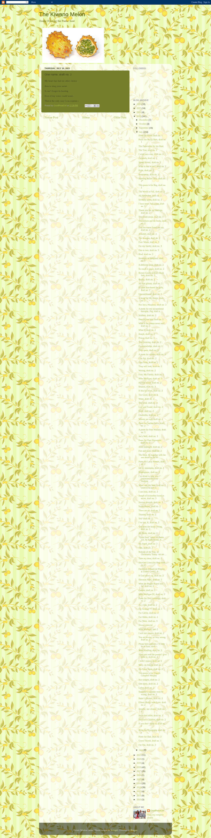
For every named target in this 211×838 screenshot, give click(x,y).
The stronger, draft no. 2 (149, 238)
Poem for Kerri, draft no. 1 (150, 135)
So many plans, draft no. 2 (150, 200)
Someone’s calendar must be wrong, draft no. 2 (151, 693)
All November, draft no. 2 (150, 195)
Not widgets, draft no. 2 (149, 680)
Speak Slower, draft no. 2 (150, 162)
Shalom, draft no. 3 (147, 387)
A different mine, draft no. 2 (151, 265)
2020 (139, 759)
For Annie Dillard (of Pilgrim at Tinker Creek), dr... (152, 570)
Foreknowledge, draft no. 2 (150, 346)
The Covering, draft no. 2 (150, 342)
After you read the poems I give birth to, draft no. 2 (153, 655)
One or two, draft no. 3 (149, 250)
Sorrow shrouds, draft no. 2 (151, 502)
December (144, 120)
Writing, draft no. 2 (147, 370)
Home (86, 117)
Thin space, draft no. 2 (148, 350)
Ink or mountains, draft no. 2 (151, 468)
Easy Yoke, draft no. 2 (148, 362)
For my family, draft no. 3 (150, 246)
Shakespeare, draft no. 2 (149, 472)
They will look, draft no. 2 (150, 366)
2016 (139, 775)
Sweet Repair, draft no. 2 (149, 506)
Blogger (133, 830)
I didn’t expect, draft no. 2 (150, 661)
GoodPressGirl (157, 811)
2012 (139, 791)
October (143, 124)
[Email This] (86, 105)
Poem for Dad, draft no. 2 (150, 737)
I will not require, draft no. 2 (151, 633)
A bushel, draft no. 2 (148, 234)
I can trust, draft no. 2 (148, 492)
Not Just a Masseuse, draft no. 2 (152, 305)
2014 (139, 783)
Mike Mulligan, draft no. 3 (150, 378)
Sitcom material (145, 625)
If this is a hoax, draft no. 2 (151, 391)
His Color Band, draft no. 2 (151, 669)
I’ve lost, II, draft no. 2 (149, 522)
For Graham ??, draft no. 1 (150, 609)
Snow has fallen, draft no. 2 (151, 715)
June (141, 750)
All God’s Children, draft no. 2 (152, 720)
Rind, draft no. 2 (146, 254)
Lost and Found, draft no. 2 (151, 407)
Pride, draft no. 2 (146, 170)
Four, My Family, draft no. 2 (151, 374)
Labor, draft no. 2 (146, 688)
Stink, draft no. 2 (146, 411)
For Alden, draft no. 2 (148, 617)
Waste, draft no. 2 (146, 399)
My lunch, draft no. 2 (148, 544)
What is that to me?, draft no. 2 (152, 166)
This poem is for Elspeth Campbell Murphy (149, 674)
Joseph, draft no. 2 (147, 334)
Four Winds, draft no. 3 (149, 242)
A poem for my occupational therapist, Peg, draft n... (151, 310)
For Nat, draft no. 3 (147, 745)
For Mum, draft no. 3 (148, 621)
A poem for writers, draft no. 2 (152, 354)
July (141, 132)
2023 (139, 116)
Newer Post (51, 117)
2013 (139, 787)
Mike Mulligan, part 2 (148, 629)
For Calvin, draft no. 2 (148, 613)
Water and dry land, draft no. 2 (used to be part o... (152, 486)
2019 (139, 763)
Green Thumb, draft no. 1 (150, 741)
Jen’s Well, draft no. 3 (148, 436)
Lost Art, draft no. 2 (147, 358)
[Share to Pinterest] (97, 105)
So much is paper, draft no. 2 (151, 269)
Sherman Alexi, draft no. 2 (150, 580)
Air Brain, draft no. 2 (148, 533)
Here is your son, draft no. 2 (151, 319)
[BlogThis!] (89, 105)
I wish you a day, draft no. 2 (151, 154)
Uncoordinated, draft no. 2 (150, 294)
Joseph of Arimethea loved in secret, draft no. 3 (151, 497)
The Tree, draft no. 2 (148, 150)
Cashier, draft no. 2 (147, 590)
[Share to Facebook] (95, 105)
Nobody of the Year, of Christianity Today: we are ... (153, 553)
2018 (139, 767)
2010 (139, 799)
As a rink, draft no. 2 (148, 605)
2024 (139, 112)
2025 (139, 108)
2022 (139, 755)
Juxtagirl (114, 830)
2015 (139, 779)
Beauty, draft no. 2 (147, 279)
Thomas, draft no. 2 (147, 514)
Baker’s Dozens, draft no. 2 (151, 698)
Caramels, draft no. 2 (148, 158)
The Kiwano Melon (62, 14)
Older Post (120, 117)
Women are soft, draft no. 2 (151, 419)
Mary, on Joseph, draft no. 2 (151, 665)
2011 (139, 795)
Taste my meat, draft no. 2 (150, 558)
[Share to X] (92, 105)
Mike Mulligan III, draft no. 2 (152, 594)
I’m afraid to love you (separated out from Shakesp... (148, 478)
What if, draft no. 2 (147, 330)
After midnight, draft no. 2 (150, 447)
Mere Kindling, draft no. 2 (150, 650)
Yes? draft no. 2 (145, 518)
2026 (139, 104)
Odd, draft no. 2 (146, 548)
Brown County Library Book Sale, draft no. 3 (151, 274)
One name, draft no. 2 (148, 684)
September (144, 128)
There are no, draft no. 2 (149, 510)
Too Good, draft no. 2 (148, 395)
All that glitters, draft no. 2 (150, 283)
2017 (139, 771)
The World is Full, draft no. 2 (152, 191)
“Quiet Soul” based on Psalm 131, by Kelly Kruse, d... (151, 538)
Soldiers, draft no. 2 (147, 315)
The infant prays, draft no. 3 (151, 217)
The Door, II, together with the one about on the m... (152, 456)
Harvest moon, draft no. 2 (150, 383)
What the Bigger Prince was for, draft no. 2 (151, 585)
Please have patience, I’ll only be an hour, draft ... (152, 645)
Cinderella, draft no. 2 (148, 415)
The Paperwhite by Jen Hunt (151, 146)
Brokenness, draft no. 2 (149, 174)
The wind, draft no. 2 (148, 403)
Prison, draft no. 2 (147, 338)
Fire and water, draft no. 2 (150, 451)
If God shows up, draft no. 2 (151, 576)
